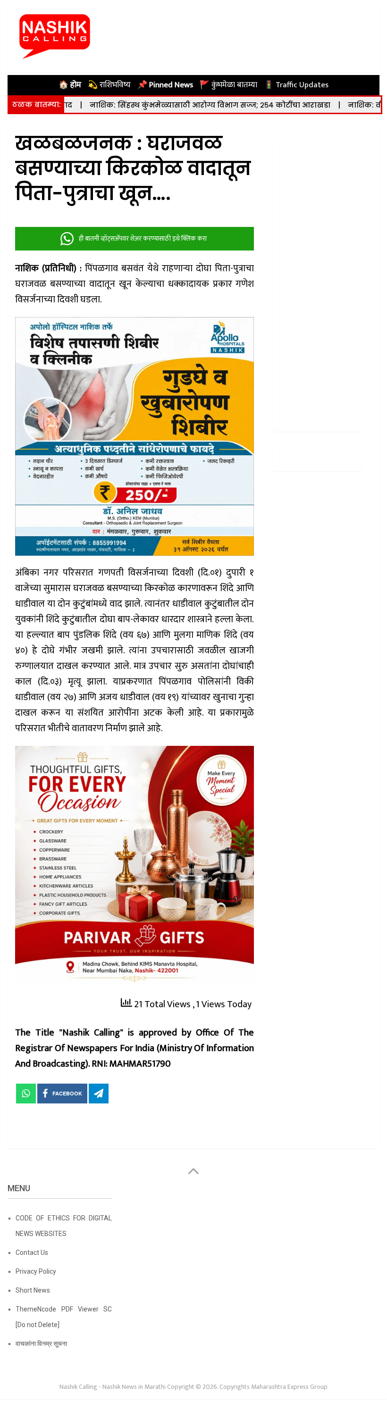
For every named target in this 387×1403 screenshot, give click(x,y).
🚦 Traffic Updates (296, 85)
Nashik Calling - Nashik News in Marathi (112, 1386)
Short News (33, 1290)
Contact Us (32, 1252)
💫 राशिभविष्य (109, 85)
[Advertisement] (317, 283)
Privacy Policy (36, 1271)
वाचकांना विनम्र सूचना (41, 1343)
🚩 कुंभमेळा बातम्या (228, 85)
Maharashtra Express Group (289, 1386)
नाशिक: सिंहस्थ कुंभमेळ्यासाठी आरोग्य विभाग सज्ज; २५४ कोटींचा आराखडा (162, 105)
